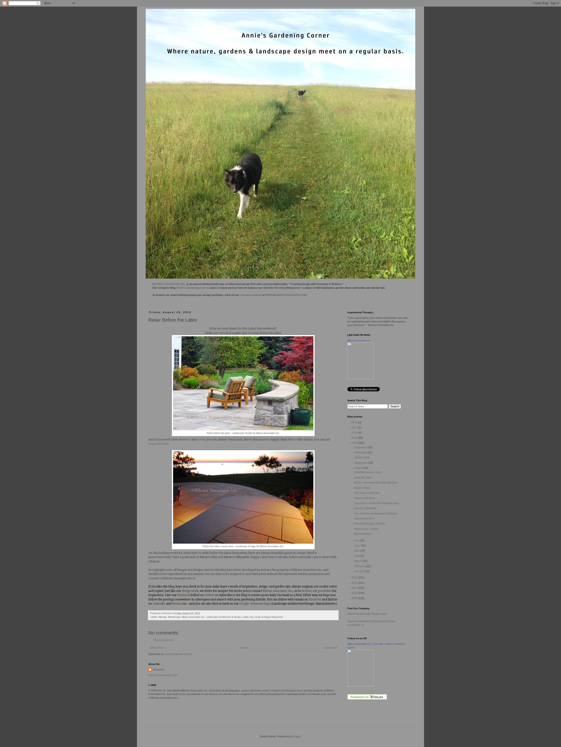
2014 (354, 442)
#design (162, 617)
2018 (354, 422)
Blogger (296, 736)
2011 (354, 587)
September (361, 462)
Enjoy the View (363, 477)
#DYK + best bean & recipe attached (375, 482)
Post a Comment (164, 640)
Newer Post (156, 647)
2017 (354, 427)
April (357, 555)
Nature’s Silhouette (365, 508)
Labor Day (247, 617)
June (357, 545)
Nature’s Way (362, 487)
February (360, 566)
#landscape (174, 617)
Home (244, 647)
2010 (354, 593)
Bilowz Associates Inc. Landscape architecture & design (211, 617)
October (359, 457)
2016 (354, 432)
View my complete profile (163, 675)
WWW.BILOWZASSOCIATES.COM (286, 295)
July (357, 540)
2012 (354, 582)
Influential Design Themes (369, 523)
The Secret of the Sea (367, 492)
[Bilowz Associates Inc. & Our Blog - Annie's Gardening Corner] (360, 685)
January (359, 571)
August (358, 467)
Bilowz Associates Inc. (359, 340)
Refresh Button (363, 534)
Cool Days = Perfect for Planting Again (376, 503)
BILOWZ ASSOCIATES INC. (169, 284)
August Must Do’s (364, 518)
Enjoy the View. (158, 444)
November (360, 452)
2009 (354, 598)
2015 (354, 437)
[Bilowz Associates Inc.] (360, 378)
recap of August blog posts (269, 617)
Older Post (331, 647)
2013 (354, 577)
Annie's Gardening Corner (192, 287)
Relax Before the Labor (368, 472)
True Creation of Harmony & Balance (376, 513)
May (357, 550)
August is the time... (365, 498)
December (360, 447)
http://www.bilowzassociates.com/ (367, 613)
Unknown (158, 669)
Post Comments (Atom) (178, 654)
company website (251, 295)
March (358, 560)
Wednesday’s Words (366, 528)
